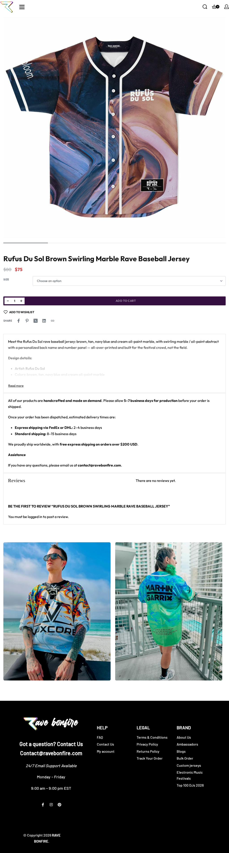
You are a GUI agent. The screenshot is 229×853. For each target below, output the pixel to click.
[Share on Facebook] (19, 321)
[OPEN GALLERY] (114, 127)
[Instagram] (51, 804)
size (6, 279)
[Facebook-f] (43, 804)
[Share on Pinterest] (27, 321)
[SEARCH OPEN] (204, 6)
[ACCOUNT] (226, 6)
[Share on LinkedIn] (44, 321)
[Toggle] (16, 385)
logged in (35, 516)
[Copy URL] (53, 321)
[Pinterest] (59, 804)
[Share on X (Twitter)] (36, 321)
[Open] (22, 7)
